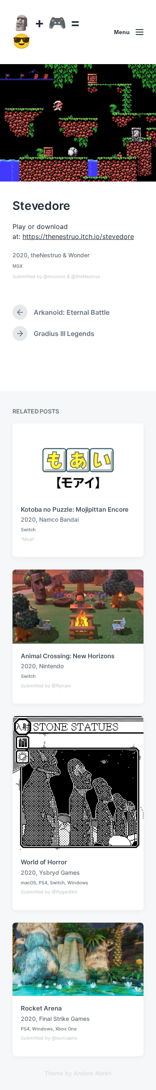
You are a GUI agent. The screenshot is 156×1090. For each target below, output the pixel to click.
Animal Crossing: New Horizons (67, 656)
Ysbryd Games (59, 872)
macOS (28, 883)
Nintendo (51, 665)
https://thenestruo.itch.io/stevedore (78, 236)
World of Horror (44, 862)
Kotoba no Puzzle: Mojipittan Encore (75, 509)
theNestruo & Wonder (60, 255)
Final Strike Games (64, 1018)
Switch (28, 530)
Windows (77, 883)
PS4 (43, 883)
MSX (17, 266)
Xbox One (66, 1029)
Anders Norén (92, 1073)
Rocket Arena (41, 1008)
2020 (19, 255)
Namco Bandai (59, 519)
